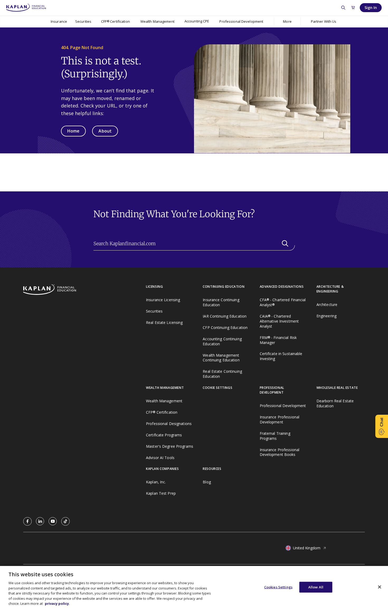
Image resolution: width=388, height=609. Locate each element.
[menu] (197, 21)
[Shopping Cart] (353, 7)
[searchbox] (194, 244)
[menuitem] (59, 21)
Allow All (315, 586)
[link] (27, 521)
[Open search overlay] (343, 7)
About (105, 131)
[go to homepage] (84, 290)
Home (73, 131)
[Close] (379, 587)
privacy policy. (57, 603)
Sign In (371, 7)
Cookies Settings (278, 586)
